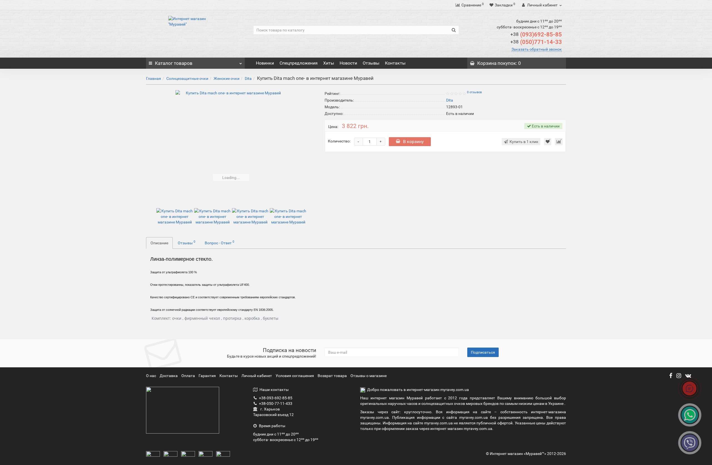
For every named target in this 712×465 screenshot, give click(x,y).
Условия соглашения (295, 375)
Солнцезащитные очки (187, 78)
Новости (348, 63)
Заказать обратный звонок (536, 49)
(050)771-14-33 (536, 42)
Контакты (395, 63)
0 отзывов (474, 92)
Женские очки (226, 78)
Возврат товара (332, 375)
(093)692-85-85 (536, 34)
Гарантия (208, 375)
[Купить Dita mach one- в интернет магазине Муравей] (231, 145)
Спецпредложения (299, 63)
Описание (159, 243)
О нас (151, 375)
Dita (248, 78)
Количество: (339, 141)
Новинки (265, 63)
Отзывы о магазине (368, 375)
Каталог (173, 63)
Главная (153, 78)
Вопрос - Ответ (219, 242)
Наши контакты (274, 389)
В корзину (413, 141)
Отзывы (371, 63)
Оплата (188, 375)
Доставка (169, 375)
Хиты (328, 63)
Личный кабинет (257, 375)
